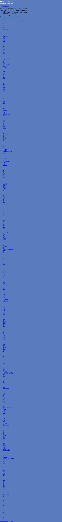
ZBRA (4, 514)
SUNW (4, 437)
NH (3, 325)
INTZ (4, 247)
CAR (3, 86)
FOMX (4, 194)
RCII (3, 385)
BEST (4, 70)
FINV (3, 186)
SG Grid (12, 521)
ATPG (4, 56)
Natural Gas (5, 318)
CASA (4, 88)
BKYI (3, 74)
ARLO (4, 49)
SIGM (4, 412)
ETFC (3, 170)
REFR (3, 389)
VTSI (3, 496)
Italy (3, 260)
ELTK (4, 160)
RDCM (4, 387)
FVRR (3, 205)
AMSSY (4, 41)
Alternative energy (6, 36)
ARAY (4, 48)
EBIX (3, 147)
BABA (4, 63)
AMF (3, 39)
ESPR (3, 168)
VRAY (4, 495)
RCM (3, 386)
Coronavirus (5, 113)
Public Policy (5, 371)
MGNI (4, 291)
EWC (3, 175)
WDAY (4, 497)
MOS (3, 303)
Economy (4, 152)
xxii (3, 508)
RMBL (4, 393)
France (4, 197)
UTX (3, 489)
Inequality (4, 238)
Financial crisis (5, 183)
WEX (3, 499)
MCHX (4, 289)
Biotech (4, 73)
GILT (3, 209)
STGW (4, 434)
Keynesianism (5, 267)
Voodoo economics (6, 494)
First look (4, 187)
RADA (4, 381)
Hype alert (4, 228)
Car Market (4, 87)
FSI (3, 198)
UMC (3, 483)
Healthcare (4, 218)
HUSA (4, 225)
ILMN (4, 234)
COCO (4, 106)
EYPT (4, 179)
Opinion (4, 349)
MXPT (4, 316)
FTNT (4, 202)
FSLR (3, 199)
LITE (3, 278)
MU (3, 312)
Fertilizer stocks (5, 182)
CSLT (4, 122)
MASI (4, 287)
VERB (4, 491)
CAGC (4, 84)
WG (3, 500)
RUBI (3, 399)
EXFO (3, 176)
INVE (3, 248)
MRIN (4, 304)
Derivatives (4, 138)
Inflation (4, 239)
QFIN (3, 378)
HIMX (4, 220)
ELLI (3, 159)
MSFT (4, 307)
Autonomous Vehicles (6, 58)
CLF (3, 102)
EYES (3, 178)
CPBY (4, 116)
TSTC (4, 474)
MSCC (4, 306)
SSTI (3, 430)
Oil (3, 343)
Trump (4, 470)
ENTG (4, 164)
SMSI (3, 419)
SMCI (4, 416)
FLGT (4, 191)
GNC (3, 210)
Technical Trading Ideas (6, 450)
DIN (3, 139)
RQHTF (4, 398)
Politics (4, 365)
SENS (4, 405)
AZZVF (4, 62)
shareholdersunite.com (6, 1)
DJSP (3, 140)
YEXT (3, 510)
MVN (3, 315)
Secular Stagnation (6, 403)
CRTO (4, 120)
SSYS (3, 431)
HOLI (3, 222)
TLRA (4, 463)
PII (3, 358)
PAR (3, 351)
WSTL (4, 503)
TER (3, 452)
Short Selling (5, 409)
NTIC (4, 336)
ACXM (4, 27)
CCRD (4, 91)
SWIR (4, 439)
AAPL (4, 24)
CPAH (4, 115)
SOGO (4, 422)
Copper (4, 112)
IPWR (4, 255)
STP (3, 436)
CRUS (4, 121)
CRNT (4, 119)
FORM (4, 195)
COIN (4, 109)
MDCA (4, 290)
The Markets (5, 457)
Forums (3, 5)
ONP (3, 348)
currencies (4, 128)
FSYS (3, 201)
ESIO (3, 167)
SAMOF (4, 402)
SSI (3, 429)
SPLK (3, 426)
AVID (3, 60)
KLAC (4, 268)
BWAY (4, 82)
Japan (4, 263)
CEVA (4, 92)
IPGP (3, 254)
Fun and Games (5, 204)
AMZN (4, 42)
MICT (4, 292)
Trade (4, 468)
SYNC (4, 442)
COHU (4, 108)
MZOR (4, 317)
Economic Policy (5, 149)
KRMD (4, 271)
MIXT (4, 295)
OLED (4, 345)
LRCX (3, 280)
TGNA (4, 455)
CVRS (4, 130)
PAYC (4, 353)
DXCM (4, 146)
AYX (3, 61)
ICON (4, 231)
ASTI (3, 52)
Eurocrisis (4, 173)
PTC (3, 370)
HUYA (4, 226)
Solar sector (5, 423)
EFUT (4, 155)
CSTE (4, 125)
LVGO (4, 284)
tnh (3, 465)
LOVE (4, 279)
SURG (4, 438)
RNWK (4, 396)
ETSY (3, 172)
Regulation (4, 390)
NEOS (4, 319)
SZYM (4, 443)
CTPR (4, 126)
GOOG (4, 212)
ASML (4, 50)
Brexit (4, 81)
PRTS (4, 369)
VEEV (3, 490)
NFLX (4, 324)
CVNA (4, 129)
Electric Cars (5, 158)
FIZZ (3, 190)
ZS (3, 517)
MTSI (4, 311)
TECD (4, 448)
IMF (3, 235)
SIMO (4, 413)
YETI (3, 509)
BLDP (4, 75)
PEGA (4, 356)
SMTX (4, 420)
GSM (3, 213)
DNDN (4, 142)
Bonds (4, 78)
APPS (4, 47)
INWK (4, 251)
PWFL (4, 376)
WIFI (3, 501)
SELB (3, 404)
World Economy (5, 502)
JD (3, 265)
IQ (3, 256)
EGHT (4, 157)
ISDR (3, 258)
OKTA (4, 344)
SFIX (3, 406)
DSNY (4, 143)
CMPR (4, 104)
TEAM (4, 447)
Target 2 (4, 445)
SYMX (4, 440)
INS (3, 243)
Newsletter (4, 323)
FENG (4, 181)
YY (3, 512)
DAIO (4, 135)
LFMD (4, 275)
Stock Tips (4, 435)
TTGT (4, 476)
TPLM (4, 467)
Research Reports (5, 391)
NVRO (4, 340)
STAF (3, 433)
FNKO (4, 192)
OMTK (4, 346)
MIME (4, 293)
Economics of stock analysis (7, 151)
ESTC (4, 169)
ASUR (4, 53)
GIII (3, 208)
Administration (5, 29)
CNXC (4, 105)
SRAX (3, 428)
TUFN (4, 477)
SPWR (4, 427)
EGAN (4, 156)
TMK (3, 464)
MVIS (4, 314)
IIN (3, 233)
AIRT (3, 33)
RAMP (4, 382)
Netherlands (5, 321)
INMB (4, 241)
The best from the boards (7, 456)
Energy (4, 162)
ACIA (3, 26)
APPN (4, 46)
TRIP (3, 469)
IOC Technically (5, 253)
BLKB (4, 77)
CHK (3, 97)
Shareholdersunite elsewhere (7, 407)
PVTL (4, 374)
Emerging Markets (6, 161)
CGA (3, 93)
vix (3, 493)
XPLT (4, 507)
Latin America (5, 272)
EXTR (4, 177)
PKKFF (4, 362)
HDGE (4, 216)
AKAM (4, 34)
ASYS (3, 54)
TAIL (3, 444)
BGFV (4, 71)
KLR (3, 269)
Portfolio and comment (5, 6)
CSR (3, 123)
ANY (3, 44)
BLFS (3, 76)
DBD (3, 137)
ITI (3, 261)
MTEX (4, 310)
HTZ (3, 223)
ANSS (4, 43)
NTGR (4, 335)
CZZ (3, 133)
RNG (3, 395)
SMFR (4, 417)
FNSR (1, 19)
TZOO (4, 480)
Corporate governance (6, 114)
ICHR (3, 229)
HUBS (4, 224)
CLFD (4, 103)
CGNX (4, 94)
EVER (3, 174)
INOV (4, 242)
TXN (3, 479)
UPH (3, 487)
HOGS (4, 221)
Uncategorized (5, 484)
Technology (5, 451)
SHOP (4, 408)
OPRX (4, 350)
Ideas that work (5, 232)
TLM (3, 461)
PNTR (4, 364)
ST (3, 432)
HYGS (4, 227)
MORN (4, 302)
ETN (3, 171)
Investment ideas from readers (8, 249)
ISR (3, 259)
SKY (3, 415)
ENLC (4, 163)
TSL (3, 472)
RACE (4, 380)
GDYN (4, 206)
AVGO (4, 59)
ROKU (4, 397)
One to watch (5, 347)
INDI (3, 237)
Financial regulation (6, 185)
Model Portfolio (5, 299)
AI (3, 31)
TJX (3, 460)
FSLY (3, 200)
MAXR (4, 288)
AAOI (3, 23)
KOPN (4, 270)
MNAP (4, 298)
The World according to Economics (8, 458)
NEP (3, 320)
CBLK (4, 89)
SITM (4, 414)
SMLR (4, 418)
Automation (5, 57)
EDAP (4, 153)
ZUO (3, 518)
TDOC (4, 446)
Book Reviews (5, 79)
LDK (3, 274)
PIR (3, 360)
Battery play (5, 67)
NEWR (4, 322)
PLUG (4, 363)
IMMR (4, 236)
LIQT (3, 277)
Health (4, 217)
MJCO (4, 296)
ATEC (4, 55)
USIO (3, 488)
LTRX (4, 282)
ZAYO (4, 513)
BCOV (4, 68)
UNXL (4, 486)
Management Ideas (6, 285)
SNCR (4, 421)
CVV (3, 131)
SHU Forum (4, 410)
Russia (4, 401)
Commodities (5, 110)
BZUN (4, 83)
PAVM (4, 352)
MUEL (4, 313)
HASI (3, 215)
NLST (4, 327)
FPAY (3, 196)
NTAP (4, 334)
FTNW (4, 203)
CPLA (4, 117)
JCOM (4, 264)
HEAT (4, 219)
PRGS (4, 367)
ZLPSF (4, 515)
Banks (4, 66)
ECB (3, 148)
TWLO (4, 478)
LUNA (4, 283)
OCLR (4, 341)
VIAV (3, 492)
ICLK (3, 230)
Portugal (4, 366)
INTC (4, 245)
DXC (3, 145)
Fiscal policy (5, 188)
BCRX (4, 69)
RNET (4, 394)
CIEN (3, 99)
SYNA (4, 441)
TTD (3, 475)
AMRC (4, 40)
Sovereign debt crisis (6, 425)
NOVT (4, 329)
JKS (3, 266)
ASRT (4, 51)
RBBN (4, 383)
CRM (3, 118)
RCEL (3, 384)
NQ (3, 332)
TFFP (3, 453)
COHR (4, 107)
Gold (3, 211)
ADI (3, 28)
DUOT (4, 144)
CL (3, 100)
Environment (5, 165)
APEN (4, 45)
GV (3, 214)
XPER (3, 506)
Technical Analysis (6, 449)
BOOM (4, 80)
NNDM (4, 328)
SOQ (3, 424)
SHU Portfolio (4, 19)
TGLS (4, 454)
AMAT (4, 37)
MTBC (4, 309)
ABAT (4, 25)
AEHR (4, 30)
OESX (4, 342)
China (4, 95)
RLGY (4, 392)
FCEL (3, 180)
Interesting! (5, 246)
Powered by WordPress (4, 521)
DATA (4, 136)
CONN (4, 111)
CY (3, 132)
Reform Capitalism (6, 388)
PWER (4, 375)
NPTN (4, 331)
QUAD (4, 379)
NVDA (4, 339)
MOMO (4, 300)
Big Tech (4, 72)
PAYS (3, 354)
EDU (3, 154)
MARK (4, 286)
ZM (3, 516)
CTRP (4, 127)
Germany (4, 207)
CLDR (4, 101)
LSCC (3, 281)
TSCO (4, 471)
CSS (3, 124)
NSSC (4, 333)
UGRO (4, 482)
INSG (3, 244)
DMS (3, 141)
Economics (4, 150)
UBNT (4, 481)
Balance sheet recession (7, 64)
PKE (3, 361)
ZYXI (3, 519)
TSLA (4, 473)
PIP (3, 359)
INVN (4, 250)
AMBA (4, 38)
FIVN (3, 189)
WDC (3, 498)
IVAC (3, 262)
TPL (3, 466)
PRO (3, 368)
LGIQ (3, 276)
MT (3, 308)
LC (3, 273)
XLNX (4, 504)
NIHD (4, 326)
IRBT (3, 257)
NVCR (4, 338)
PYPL (3, 377)
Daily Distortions (5, 134)
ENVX (4, 166)
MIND (4, 294)
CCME (4, 90)
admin (8, 20)
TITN (4, 459)
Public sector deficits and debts (8, 372)
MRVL (4, 305)
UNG (3, 485)
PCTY (4, 355)
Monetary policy (5, 301)
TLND (4, 462)
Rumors (4, 400)
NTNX (4, 337)
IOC (3, 252)
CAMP (4, 85)
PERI (3, 357)
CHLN (4, 98)
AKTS (4, 35)
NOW (4, 330)
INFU (3, 240)
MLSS (4, 297)
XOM (3, 505)
